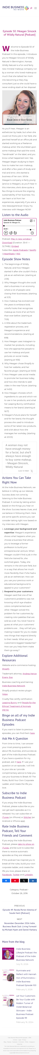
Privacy (24, 1040)
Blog (5, 1042)
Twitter (16, 875)
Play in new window (21, 239)
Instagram (32, 1042)
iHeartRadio (9, 254)
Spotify (32, 250)
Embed (15, 246)
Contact (15, 1040)
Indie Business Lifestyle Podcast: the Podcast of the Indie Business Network (26, 954)
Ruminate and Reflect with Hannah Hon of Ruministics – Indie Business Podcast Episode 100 (26, 978)
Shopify (5, 669)
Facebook (7, 875)
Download (7, 242)
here (32, 733)
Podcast (24, 889)
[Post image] (8, 954)
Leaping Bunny (9, 703)
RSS (18, 254)
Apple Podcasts (20, 250)
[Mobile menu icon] (35, 8)
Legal (19, 1040)
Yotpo (5, 694)
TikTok (26, 1042)
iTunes (5, 817)
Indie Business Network (13, 686)
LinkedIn (28, 875)
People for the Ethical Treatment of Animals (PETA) (19, 706)
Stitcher (27, 817)
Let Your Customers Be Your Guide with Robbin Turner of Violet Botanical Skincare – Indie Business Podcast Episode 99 (25, 1007)
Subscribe (19, 1044)
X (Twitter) (21, 1042)
